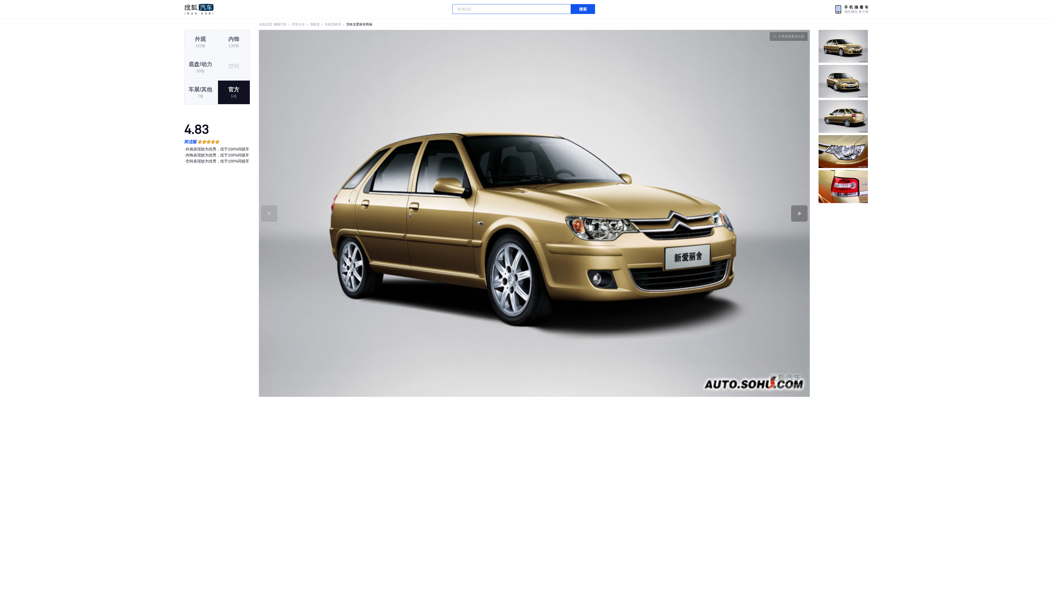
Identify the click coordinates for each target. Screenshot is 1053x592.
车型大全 (298, 24)
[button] (396, 213)
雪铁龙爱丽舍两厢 (359, 24)
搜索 (583, 9)
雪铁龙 (315, 24)
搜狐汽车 (199, 9)
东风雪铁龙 (333, 24)
